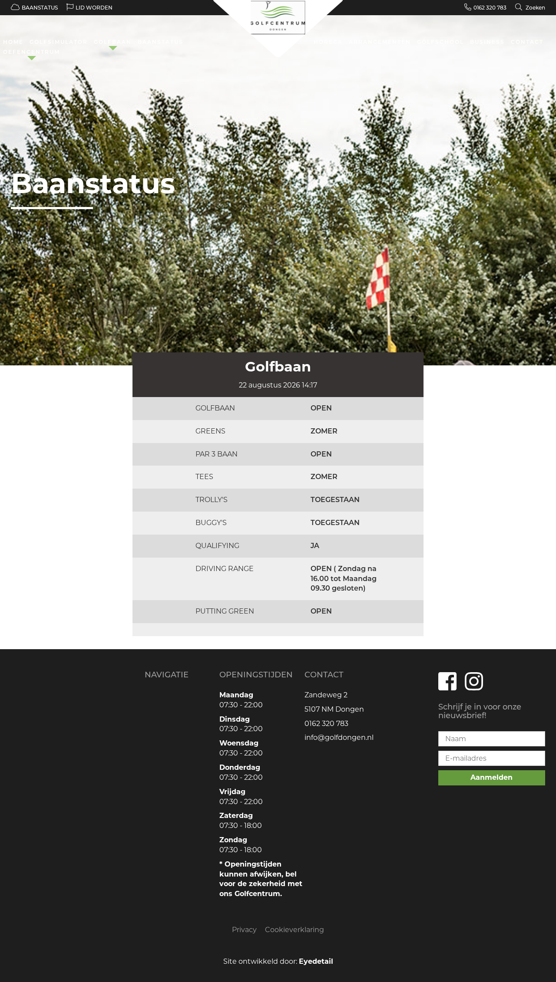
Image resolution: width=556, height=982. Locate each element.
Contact (527, 42)
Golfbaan (113, 42)
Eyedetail (316, 961)
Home (13, 42)
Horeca (328, 42)
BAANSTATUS (40, 7)
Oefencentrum (31, 52)
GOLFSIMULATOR (59, 42)
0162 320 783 (489, 7)
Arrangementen (380, 42)
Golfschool (440, 42)
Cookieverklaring (294, 930)
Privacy (244, 930)
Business (487, 42)
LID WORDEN (94, 7)
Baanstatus (160, 42)
